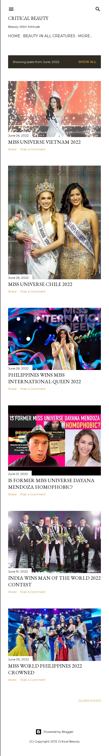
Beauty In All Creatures (49, 36)
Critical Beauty (28, 18)
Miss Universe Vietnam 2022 (44, 142)
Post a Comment (33, 149)
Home (14, 36)
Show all (87, 62)
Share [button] (12, 149)
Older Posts (89, 700)
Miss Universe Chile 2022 (40, 284)
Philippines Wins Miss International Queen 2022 (44, 378)
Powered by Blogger (59, 732)
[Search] (98, 8)
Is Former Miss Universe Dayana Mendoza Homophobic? (51, 483)
